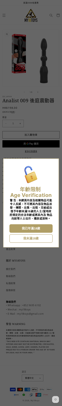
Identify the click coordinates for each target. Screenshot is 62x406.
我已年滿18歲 (31, 228)
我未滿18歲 (31, 238)
